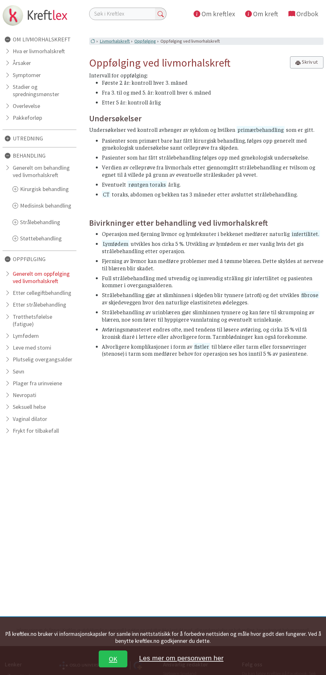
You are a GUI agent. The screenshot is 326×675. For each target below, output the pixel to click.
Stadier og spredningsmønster (36, 90)
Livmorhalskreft (115, 41)
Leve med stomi (32, 347)
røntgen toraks (147, 184)
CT (106, 194)
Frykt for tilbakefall (36, 430)
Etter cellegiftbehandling (42, 292)
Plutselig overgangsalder (42, 359)
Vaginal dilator (30, 419)
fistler (202, 346)
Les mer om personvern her (181, 658)
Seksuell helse (29, 406)
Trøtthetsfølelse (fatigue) (32, 320)
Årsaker (22, 63)
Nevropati (24, 395)
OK (113, 659)
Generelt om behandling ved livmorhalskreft (41, 171)
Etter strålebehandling (39, 304)
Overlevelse (26, 106)
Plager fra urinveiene (37, 383)
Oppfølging (145, 41)
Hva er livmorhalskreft (39, 51)
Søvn (18, 371)
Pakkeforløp (27, 117)
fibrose (309, 294)
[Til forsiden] (39, 15)
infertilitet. (305, 233)
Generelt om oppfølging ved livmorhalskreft (41, 277)
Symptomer (27, 75)
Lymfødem (26, 335)
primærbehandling (260, 129)
